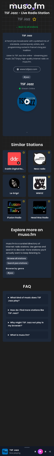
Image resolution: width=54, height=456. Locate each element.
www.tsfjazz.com (28, 69)
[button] (27, 101)
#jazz (10, 273)
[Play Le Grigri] (14, 183)
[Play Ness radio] (39, 158)
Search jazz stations (17, 263)
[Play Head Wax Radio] (39, 207)
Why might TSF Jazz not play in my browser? (26, 324)
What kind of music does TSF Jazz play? (24, 299)
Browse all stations (16, 258)
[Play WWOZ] (39, 183)
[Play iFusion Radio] (14, 207)
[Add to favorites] (34, 19)
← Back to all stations (27, 26)
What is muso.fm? (19, 334)
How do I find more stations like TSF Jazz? (26, 312)
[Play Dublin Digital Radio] (14, 158)
